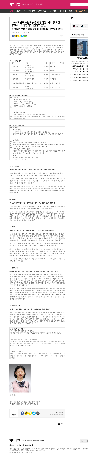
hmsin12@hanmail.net (56, 414)
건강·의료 (42, 10)
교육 (11, 10)
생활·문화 (31, 10)
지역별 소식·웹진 (66, 10)
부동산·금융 (20, 10)
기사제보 (18, 445)
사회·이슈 (52, 10)
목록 (62, 424)
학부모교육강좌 (81, 10)
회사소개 (12, 445)
